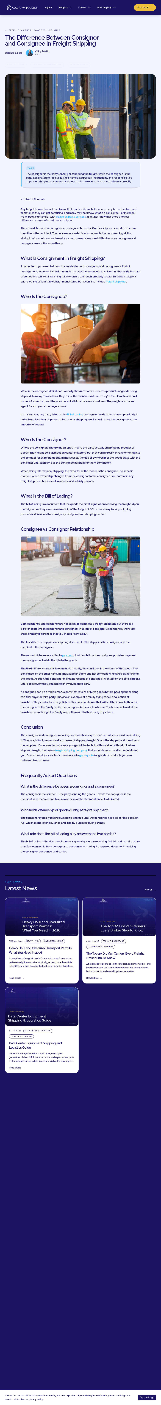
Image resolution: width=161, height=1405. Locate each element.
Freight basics (79, 65)
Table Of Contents (34, 199)
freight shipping (116, 281)
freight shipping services (71, 216)
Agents (48, 7)
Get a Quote (145, 7)
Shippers (63, 7)
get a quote (86, 755)
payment (68, 655)
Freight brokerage (113, 941)
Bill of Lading (75, 414)
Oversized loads (53, 941)
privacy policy (36, 1399)
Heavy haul (32, 941)
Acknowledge (147, 1397)
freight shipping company (71, 750)
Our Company (104, 7)
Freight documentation (47, 65)
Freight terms (16, 65)
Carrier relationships (100, 947)
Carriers (82, 7)
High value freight (21, 1036)
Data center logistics (37, 1031)
